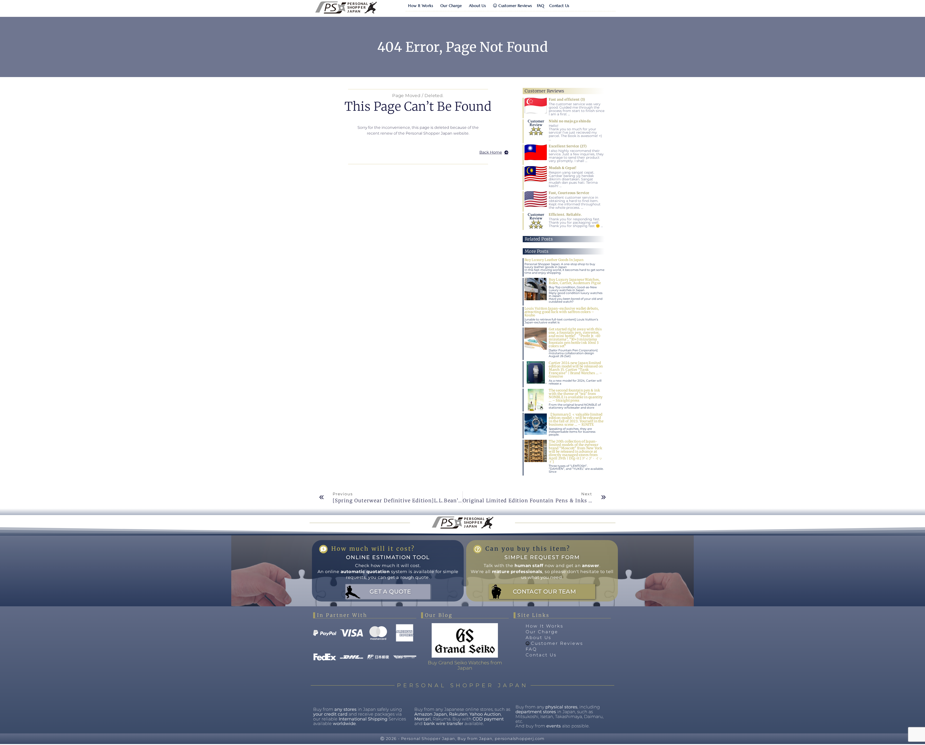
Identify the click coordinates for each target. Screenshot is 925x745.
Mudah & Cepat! (562, 168)
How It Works (420, 5)
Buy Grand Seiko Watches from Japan (465, 665)
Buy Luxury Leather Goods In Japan (553, 260)
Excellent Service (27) (568, 146)
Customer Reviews (515, 5)
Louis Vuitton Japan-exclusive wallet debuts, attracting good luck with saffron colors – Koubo (561, 311)
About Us (477, 5)
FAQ (540, 5)
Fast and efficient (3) (567, 99)
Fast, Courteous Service (569, 193)
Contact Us (559, 5)
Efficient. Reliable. (565, 214)
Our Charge (451, 5)
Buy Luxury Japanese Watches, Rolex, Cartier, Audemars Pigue (575, 281)
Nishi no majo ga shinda (570, 121)
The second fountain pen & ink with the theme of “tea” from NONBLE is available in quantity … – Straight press (575, 395)
